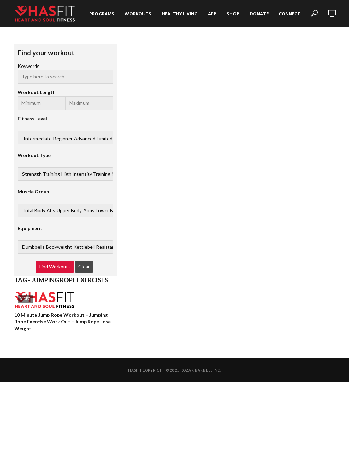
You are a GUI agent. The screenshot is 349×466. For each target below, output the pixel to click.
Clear (84, 267)
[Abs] (51, 210)
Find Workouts (55, 267)
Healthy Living (180, 14)
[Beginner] (62, 138)
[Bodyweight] (59, 247)
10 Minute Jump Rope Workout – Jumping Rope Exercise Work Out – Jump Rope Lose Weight (62, 321)
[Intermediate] (37, 138)
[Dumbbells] (33, 247)
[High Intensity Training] (86, 174)
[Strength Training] (41, 174)
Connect (289, 14)
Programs (102, 14)
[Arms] (88, 210)
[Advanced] (84, 138)
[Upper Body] (69, 210)
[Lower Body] (108, 210)
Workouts (138, 14)
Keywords (29, 66)
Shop (233, 14)
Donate (259, 14)
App (212, 14)
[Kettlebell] (84, 247)
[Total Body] (33, 210)
